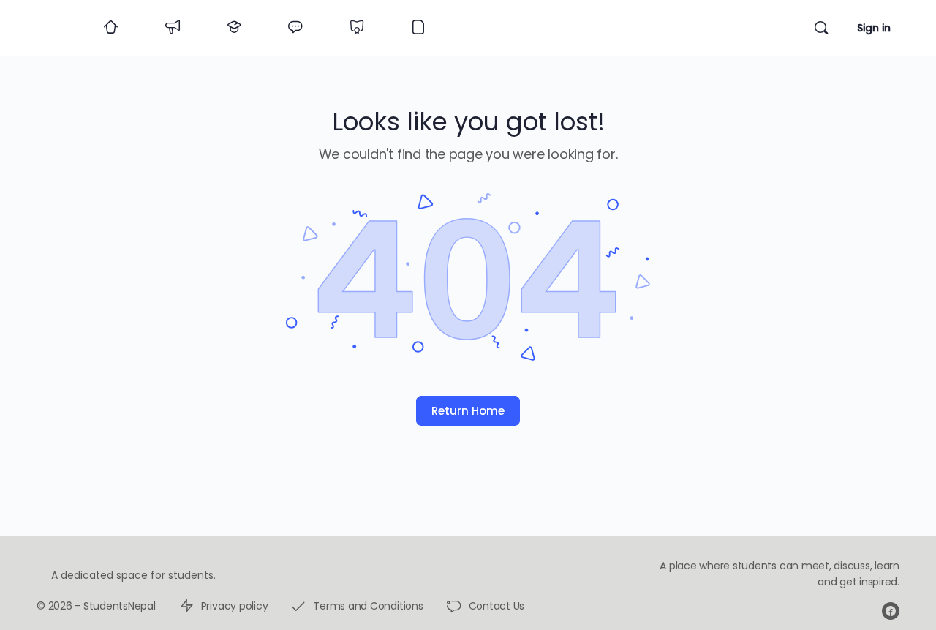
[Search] (821, 28)
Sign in (874, 27)
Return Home (468, 411)
